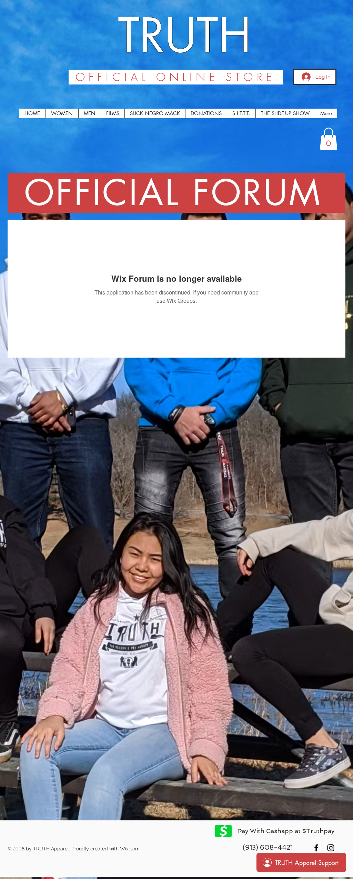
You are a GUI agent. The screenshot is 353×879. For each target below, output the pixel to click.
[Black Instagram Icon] (330, 847)
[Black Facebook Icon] (316, 847)
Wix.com (130, 848)
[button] (328, 139)
